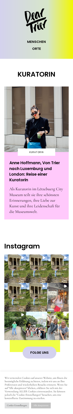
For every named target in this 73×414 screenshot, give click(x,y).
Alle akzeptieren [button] (40, 405)
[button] (15, 268)
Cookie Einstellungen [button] (17, 405)
